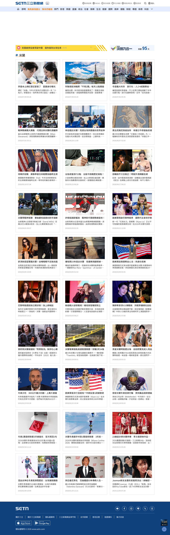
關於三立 (19, 517)
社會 (86, 9)
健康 (104, 9)
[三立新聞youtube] (117, 508)
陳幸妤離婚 (47, 9)
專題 (134, 9)
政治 (80, 9)
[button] (145, 3)
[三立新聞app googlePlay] (42, 523)
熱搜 (68, 9)
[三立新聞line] (138, 508)
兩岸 (116, 9)
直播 (74, 9)
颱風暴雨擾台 (34, 9)
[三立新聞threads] (152, 508)
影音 (62, 9)
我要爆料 (108, 517)
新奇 (140, 9)
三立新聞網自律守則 (67, 517)
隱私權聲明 (49, 517)
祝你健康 (107, 3)
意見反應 (96, 517)
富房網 (138, 3)
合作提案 (84, 517)
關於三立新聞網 (34, 517)
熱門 (56, 9)
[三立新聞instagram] (131, 508)
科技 (146, 9)
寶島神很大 (128, 3)
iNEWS (97, 3)
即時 (24, 9)
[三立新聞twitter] (145, 508)
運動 (122, 9)
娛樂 (92, 9)
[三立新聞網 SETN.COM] (18, 9)
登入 (152, 3)
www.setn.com (38, 529)
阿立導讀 (117, 3)
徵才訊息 (120, 517)
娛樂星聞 (88, 3)
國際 (110, 9)
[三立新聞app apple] (24, 523)
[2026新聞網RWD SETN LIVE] (47, 3)
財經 (128, 9)
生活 (98, 9)
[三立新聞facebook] (124, 508)
